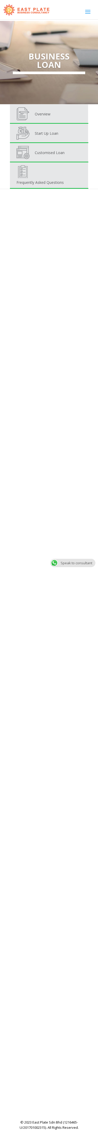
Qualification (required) (32, 850)
